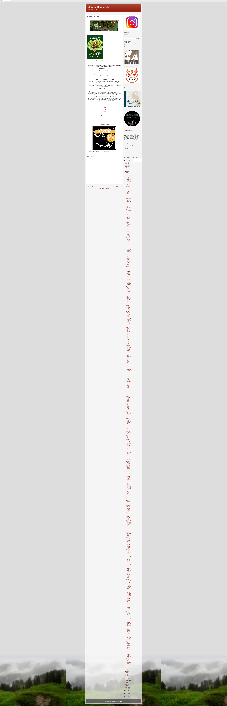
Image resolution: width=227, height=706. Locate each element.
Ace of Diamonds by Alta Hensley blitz (128, 638)
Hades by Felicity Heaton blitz (128, 609)
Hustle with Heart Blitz (128, 501)
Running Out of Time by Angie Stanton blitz (128, 551)
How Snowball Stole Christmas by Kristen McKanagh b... (128, 385)
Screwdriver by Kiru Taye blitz (128, 659)
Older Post (118, 186)
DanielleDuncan (128, 130)
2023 (126, 163)
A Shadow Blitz (128, 503)
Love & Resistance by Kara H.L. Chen (128, 497)
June (127, 675)
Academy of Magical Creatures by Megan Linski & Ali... (128, 523)
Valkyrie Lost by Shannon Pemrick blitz (128, 449)
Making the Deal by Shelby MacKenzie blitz (128, 188)
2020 (126, 688)
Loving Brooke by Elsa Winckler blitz (128, 492)
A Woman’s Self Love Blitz (128, 436)
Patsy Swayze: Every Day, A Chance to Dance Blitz (128, 575)
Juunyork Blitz (128, 220)
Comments (136, 161)
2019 (126, 690)
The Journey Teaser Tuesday (128, 235)
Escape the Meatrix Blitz (128, 547)
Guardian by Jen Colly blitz (128, 560)
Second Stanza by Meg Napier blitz (128, 534)
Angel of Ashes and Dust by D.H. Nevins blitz (128, 330)
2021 (126, 687)
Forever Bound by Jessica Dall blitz (128, 458)
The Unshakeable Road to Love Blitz (128, 262)
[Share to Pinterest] (108, 151)
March (127, 680)
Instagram (104, 111)
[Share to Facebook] (107, 151)
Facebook (104, 109)
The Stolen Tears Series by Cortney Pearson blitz (128, 274)
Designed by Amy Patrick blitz (128, 454)
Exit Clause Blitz (128, 417)
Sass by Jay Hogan (128, 590)
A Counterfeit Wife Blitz (128, 353)
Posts (135, 159)
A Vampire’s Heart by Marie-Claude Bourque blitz (128, 245)
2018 (126, 691)
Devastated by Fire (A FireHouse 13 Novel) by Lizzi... (128, 594)
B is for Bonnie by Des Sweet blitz (128, 413)
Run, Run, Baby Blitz (128, 312)
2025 (126, 160)
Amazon (104, 118)
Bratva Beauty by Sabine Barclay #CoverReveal (128, 581)
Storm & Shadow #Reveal (128, 513)
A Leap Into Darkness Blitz (128, 196)
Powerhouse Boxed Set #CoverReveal (128, 488)
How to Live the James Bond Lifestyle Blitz (128, 255)
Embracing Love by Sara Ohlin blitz (128, 279)
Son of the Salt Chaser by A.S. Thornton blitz (128, 225)
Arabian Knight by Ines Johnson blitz (128, 408)
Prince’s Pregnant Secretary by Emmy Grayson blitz (128, 299)
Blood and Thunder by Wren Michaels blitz (128, 230)
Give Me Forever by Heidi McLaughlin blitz (128, 529)
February (128, 681)
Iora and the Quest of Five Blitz (128, 174)
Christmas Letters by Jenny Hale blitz (128, 557)
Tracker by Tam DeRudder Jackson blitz (128, 239)
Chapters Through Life (98, 7)
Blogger (120, 701)
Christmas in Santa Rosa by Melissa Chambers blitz (128, 361)
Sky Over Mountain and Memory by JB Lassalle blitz (128, 508)
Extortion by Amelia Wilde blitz (128, 250)
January (127, 684)
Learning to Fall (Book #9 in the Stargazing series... (128, 319)
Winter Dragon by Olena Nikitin (128, 483)
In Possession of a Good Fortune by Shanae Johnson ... (128, 212)
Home (104, 186)
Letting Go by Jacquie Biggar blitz (128, 342)
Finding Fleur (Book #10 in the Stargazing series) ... (128, 180)
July (127, 674)
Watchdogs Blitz (128, 601)
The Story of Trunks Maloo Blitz (128, 324)
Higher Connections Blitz (128, 356)
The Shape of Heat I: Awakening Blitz (128, 570)
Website (104, 107)
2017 (126, 693)
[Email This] (103, 151)
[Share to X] (105, 151)
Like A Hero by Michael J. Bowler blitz (128, 433)
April (127, 678)
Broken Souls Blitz (128, 538)
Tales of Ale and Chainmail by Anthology (128, 443)
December (128, 166)
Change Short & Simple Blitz (128, 518)
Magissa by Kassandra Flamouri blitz (128, 463)
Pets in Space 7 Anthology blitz (128, 604)
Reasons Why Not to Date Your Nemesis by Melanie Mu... (128, 645)
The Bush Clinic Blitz (128, 598)
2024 (126, 162)
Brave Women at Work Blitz (128, 543)
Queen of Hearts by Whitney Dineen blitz (128, 467)
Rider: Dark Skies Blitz (128, 218)
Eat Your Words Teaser (128, 403)
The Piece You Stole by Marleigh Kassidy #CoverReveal (128, 336)
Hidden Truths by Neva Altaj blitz (128, 367)
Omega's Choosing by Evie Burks (128, 587)
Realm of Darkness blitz (128, 633)
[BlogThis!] (104, 151)
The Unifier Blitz (128, 259)
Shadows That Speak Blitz (128, 651)
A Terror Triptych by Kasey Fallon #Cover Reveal (128, 308)
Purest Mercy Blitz (127, 192)
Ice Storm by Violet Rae (128, 627)
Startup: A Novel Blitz (128, 440)
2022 (126, 165)
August (127, 671)
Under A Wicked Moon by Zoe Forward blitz (128, 427)
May (127, 677)
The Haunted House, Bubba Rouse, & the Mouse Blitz (128, 665)
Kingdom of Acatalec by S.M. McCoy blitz (128, 613)
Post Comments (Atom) (96, 191)
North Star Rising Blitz (128, 315)
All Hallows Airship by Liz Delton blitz (128, 284)
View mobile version (104, 188)
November (128, 169)
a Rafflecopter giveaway (104, 124)
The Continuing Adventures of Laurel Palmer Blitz (128, 374)
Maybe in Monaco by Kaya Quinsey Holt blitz (128, 205)
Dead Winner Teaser (128, 370)
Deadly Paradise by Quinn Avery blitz (128, 380)
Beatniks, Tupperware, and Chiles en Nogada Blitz (128, 399)
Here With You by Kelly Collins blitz (128, 478)
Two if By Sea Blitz (128, 184)
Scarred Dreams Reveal (128, 630)
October (127, 171)
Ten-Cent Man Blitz (128, 303)
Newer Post (90, 186)
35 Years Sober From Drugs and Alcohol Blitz (128, 421)
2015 (126, 696)
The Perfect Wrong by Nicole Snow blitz (128, 624)
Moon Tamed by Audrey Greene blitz (128, 619)
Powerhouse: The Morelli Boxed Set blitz (128, 200)
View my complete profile (128, 145)
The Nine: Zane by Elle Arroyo (128, 294)
